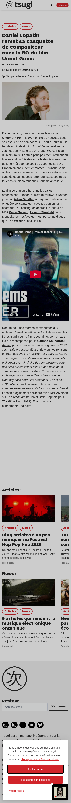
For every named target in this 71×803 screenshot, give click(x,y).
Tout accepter (35, 769)
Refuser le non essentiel (35, 780)
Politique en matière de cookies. (40, 759)
